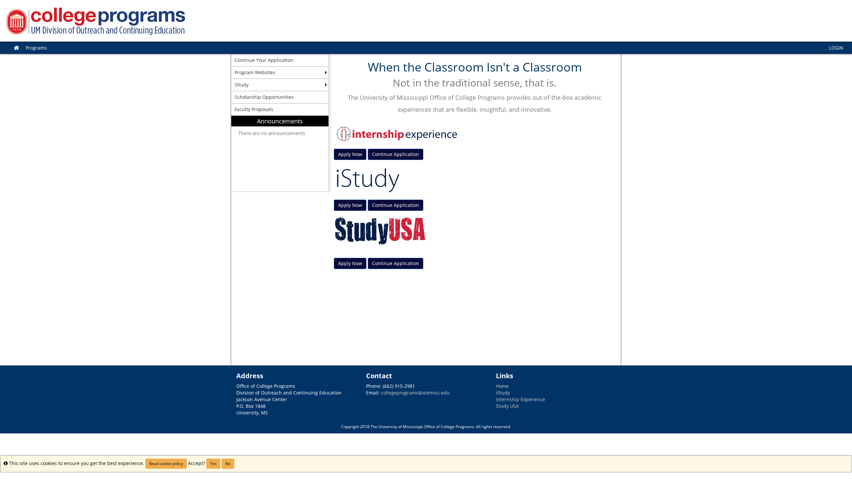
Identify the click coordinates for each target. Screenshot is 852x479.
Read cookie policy (166, 463)
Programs (36, 48)
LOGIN (836, 48)
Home (502, 386)
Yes (213, 463)
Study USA (507, 406)
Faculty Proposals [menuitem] (254, 109)
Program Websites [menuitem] (255, 72)
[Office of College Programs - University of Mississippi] (426, 21)
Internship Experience (520, 399)
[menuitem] (279, 153)
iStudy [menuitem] (242, 84)
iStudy (503, 393)
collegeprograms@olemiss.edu (415, 393)
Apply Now (350, 154)
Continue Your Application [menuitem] (264, 60)
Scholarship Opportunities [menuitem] (264, 97)
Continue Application (395, 154)
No (228, 463)
